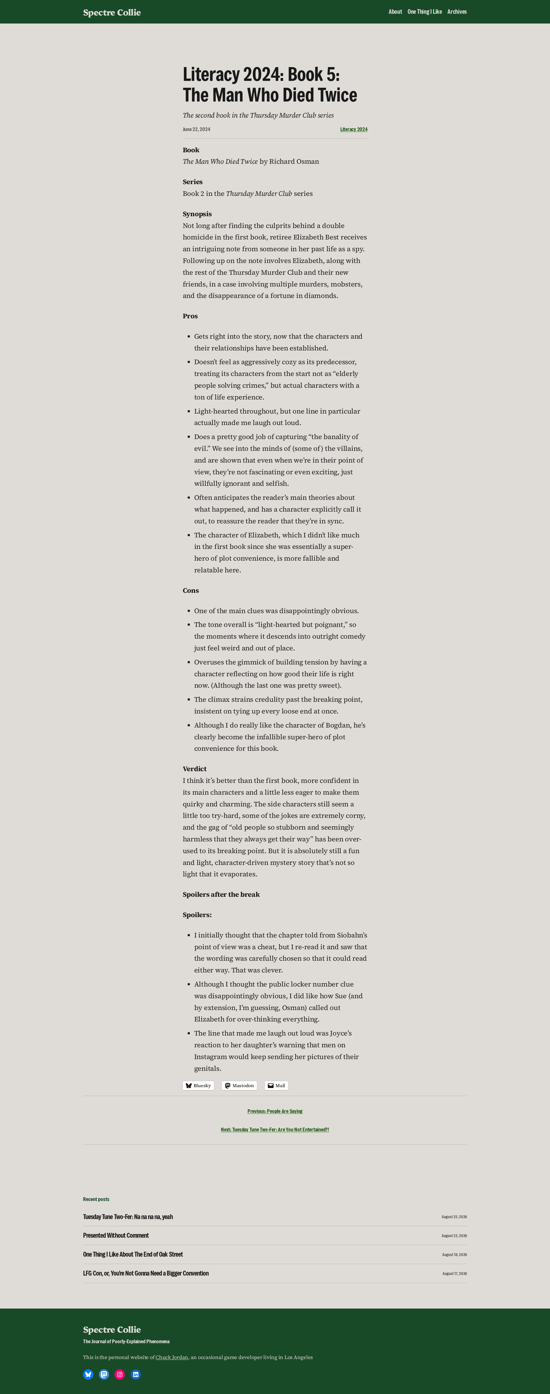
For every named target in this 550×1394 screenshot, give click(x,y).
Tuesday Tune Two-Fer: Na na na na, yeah (128, 1217)
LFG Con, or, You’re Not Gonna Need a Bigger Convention (146, 1273)
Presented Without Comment (116, 1235)
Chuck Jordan (172, 1357)
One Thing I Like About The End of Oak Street (133, 1254)
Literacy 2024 (354, 129)
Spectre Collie (112, 12)
